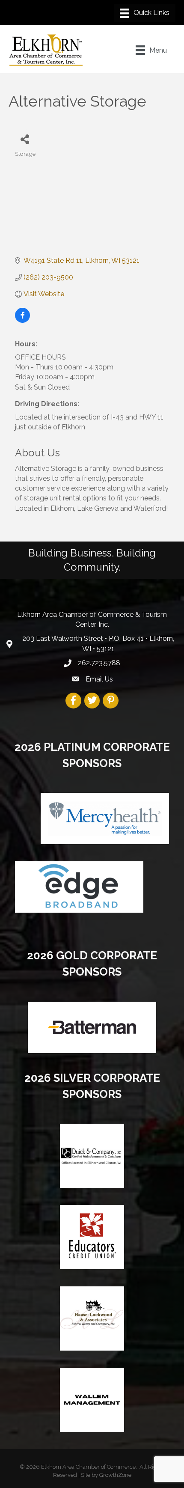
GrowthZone (115, 1475)
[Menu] (144, 13)
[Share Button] (24, 139)
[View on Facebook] (22, 320)
